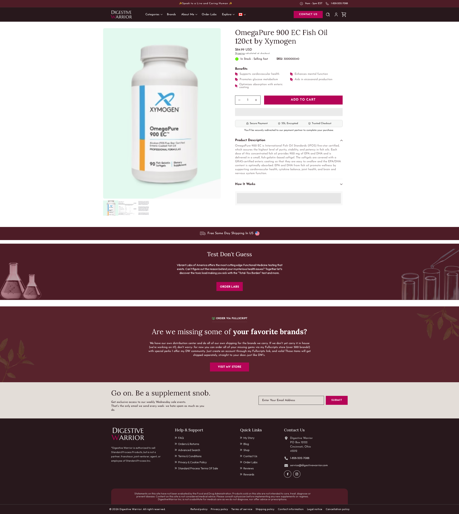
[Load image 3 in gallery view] (141, 208)
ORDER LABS (229, 286)
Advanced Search (189, 450)
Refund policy (199, 509)
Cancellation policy (338, 509)
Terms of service (241, 509)
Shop (246, 450)
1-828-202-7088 (339, 3)
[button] (289, 112)
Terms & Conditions (190, 456)
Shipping (240, 53)
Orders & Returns (188, 444)
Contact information (291, 509)
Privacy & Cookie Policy (192, 462)
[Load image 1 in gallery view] (110, 208)
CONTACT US (308, 14)
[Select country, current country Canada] (242, 14)
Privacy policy (219, 509)
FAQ (181, 438)
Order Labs (250, 462)
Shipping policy (265, 509)
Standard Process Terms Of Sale (198, 468)
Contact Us (250, 456)
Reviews (248, 468)
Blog (246, 444)
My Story (248, 438)
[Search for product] (328, 14)
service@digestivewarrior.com (309, 465)
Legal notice (314, 509)
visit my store (229, 367)
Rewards (248, 474)
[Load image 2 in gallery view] (126, 208)
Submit (336, 400)
